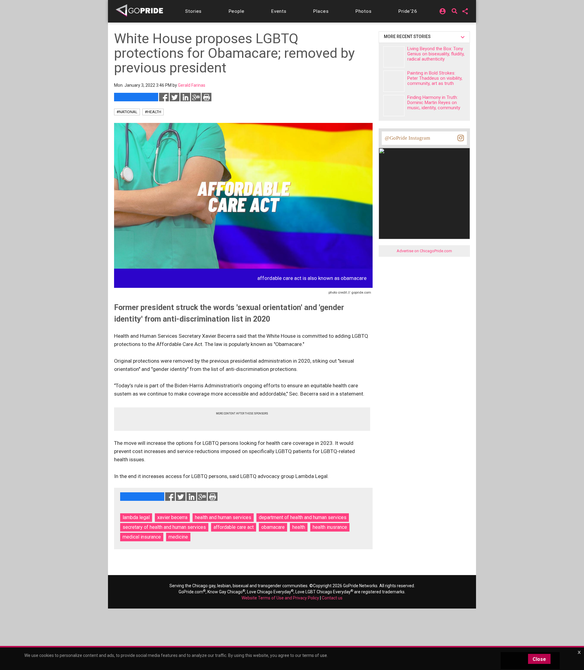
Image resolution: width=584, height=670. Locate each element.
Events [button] (279, 11)
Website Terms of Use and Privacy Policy (280, 597)
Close (539, 659)
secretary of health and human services (164, 527)
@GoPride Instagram (407, 138)
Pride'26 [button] (407, 11)
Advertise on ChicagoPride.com (424, 251)
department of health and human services (302, 517)
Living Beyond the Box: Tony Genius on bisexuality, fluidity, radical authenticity (435, 54)
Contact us (332, 597)
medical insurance (142, 537)
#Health (153, 112)
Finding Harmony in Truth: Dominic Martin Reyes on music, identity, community (433, 102)
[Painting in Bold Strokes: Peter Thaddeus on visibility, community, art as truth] (394, 81)
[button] (193, 11)
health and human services (223, 517)
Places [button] (320, 11)
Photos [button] (363, 11)
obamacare (273, 527)
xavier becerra (172, 517)
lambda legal (136, 517)
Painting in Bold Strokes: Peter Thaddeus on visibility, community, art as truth (434, 78)
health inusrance (330, 527)
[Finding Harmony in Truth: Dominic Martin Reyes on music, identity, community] (394, 105)
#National (126, 112)
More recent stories (408, 36)
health (298, 527)
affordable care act (234, 527)
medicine (178, 537)
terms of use (314, 655)
